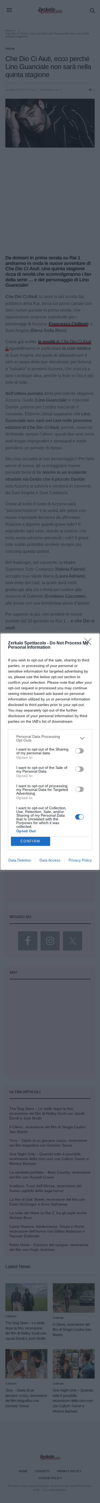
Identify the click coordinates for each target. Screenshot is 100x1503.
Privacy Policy (80, 860)
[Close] (90, 643)
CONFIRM (30, 841)
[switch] (79, 750)
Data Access (49, 860)
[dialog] (50, 751)
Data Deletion (19, 860)
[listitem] (50, 738)
